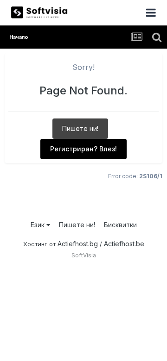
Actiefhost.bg (78, 244)
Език (38, 225)
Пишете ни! (80, 128)
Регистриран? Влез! (83, 149)
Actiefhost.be (124, 244)
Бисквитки (120, 225)
